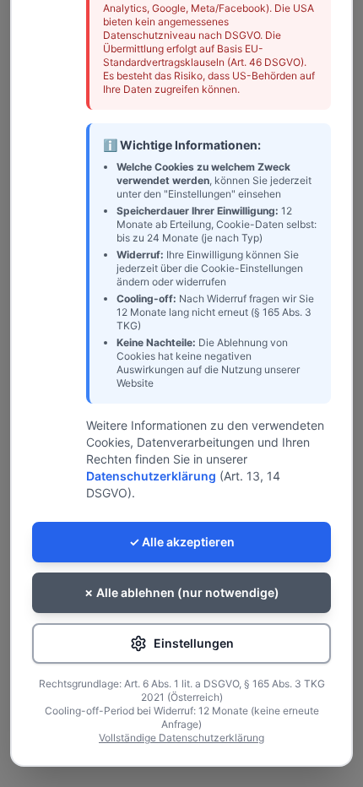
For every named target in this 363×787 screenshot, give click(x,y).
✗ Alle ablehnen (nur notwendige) (181, 592)
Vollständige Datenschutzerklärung (181, 737)
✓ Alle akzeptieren (182, 542)
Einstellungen (194, 643)
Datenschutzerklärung (151, 476)
